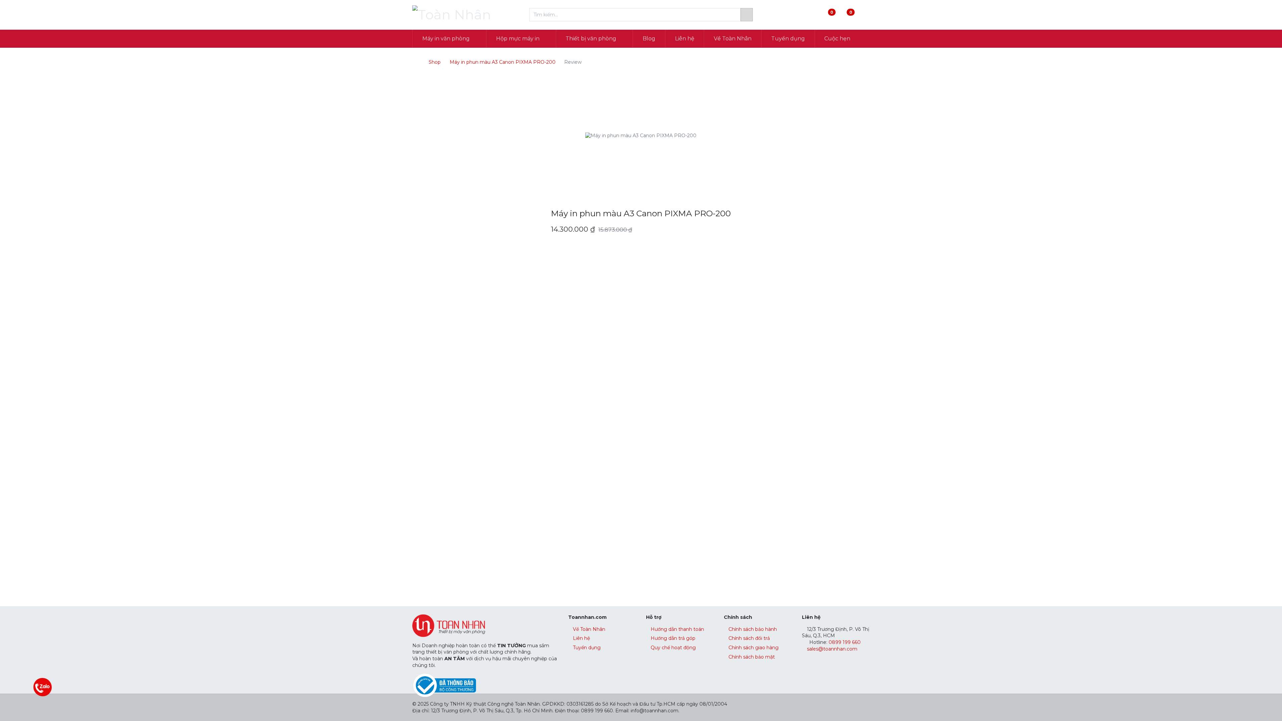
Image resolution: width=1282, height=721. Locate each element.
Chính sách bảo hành (752, 629)
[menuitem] (649, 39)
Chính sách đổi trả (749, 638)
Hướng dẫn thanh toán (677, 629)
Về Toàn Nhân (589, 629)
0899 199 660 (844, 642)
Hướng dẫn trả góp (673, 638)
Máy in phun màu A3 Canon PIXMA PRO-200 (503, 62)
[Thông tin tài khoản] (864, 15)
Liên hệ (581, 638)
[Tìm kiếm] (746, 14)
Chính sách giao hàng (753, 648)
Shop (435, 62)
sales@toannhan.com (832, 649)
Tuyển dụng (587, 648)
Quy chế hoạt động (673, 648)
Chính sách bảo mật (751, 657)
